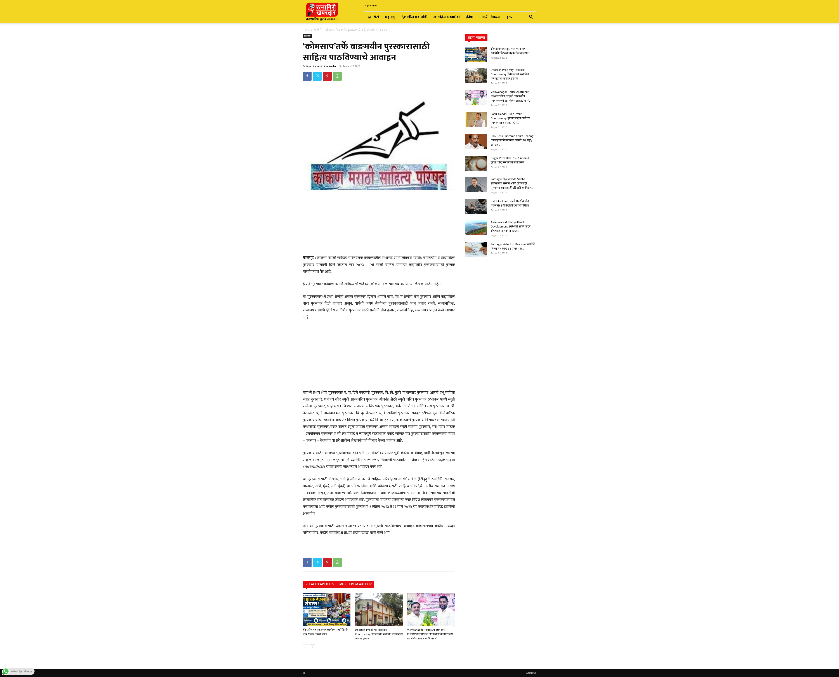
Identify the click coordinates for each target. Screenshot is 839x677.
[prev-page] (305, 647)
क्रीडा (469, 17)
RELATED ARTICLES (319, 584)
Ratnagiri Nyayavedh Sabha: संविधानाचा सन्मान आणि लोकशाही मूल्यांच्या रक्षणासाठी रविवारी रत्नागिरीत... (512, 183)
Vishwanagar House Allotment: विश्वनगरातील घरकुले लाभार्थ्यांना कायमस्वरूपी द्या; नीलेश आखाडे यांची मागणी (430, 634)
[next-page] (312, 647)
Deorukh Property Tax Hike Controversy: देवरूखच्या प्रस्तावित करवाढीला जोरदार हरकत (379, 634)
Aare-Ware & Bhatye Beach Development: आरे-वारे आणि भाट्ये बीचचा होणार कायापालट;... (510, 226)
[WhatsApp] (337, 76)
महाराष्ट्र (390, 17)
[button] (531, 17)
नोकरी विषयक (489, 17)
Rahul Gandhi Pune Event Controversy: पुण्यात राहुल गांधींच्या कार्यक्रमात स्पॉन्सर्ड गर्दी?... (510, 118)
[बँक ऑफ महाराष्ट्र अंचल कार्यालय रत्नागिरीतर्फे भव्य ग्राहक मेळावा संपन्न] (326, 609)
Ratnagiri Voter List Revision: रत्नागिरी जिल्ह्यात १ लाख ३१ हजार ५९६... (513, 246)
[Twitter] (317, 76)
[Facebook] (307, 76)
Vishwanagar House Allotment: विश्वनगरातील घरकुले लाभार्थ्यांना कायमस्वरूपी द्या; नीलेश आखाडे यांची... (511, 96)
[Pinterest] (327, 76)
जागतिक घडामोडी (446, 17)
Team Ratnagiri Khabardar (321, 66)
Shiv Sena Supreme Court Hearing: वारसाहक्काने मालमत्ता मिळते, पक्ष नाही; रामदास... (512, 140)
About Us (531, 673)
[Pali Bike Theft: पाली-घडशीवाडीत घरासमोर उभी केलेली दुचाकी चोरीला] (476, 206)
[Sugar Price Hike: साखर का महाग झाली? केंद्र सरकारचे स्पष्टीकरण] (476, 163)
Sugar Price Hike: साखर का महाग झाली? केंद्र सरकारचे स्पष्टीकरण (510, 160)
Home (306, 30)
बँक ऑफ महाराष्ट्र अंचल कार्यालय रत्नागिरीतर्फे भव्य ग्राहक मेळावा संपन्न (325, 632)
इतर (509, 17)
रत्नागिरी (373, 17)
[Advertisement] (379, 223)
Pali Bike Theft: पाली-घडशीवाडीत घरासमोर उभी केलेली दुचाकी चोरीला (510, 203)
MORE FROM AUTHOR (355, 584)
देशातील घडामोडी (414, 17)
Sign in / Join (370, 6)
